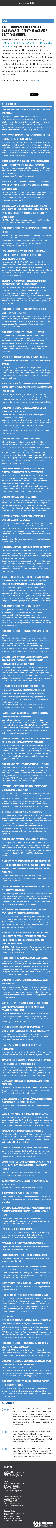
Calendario (8, 1403)
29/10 (5, 1409)
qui (37, 80)
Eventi (5, 20)
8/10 (4, 1432)
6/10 (4, 1449)
